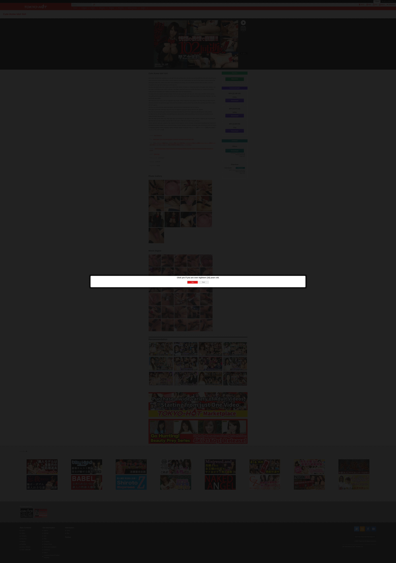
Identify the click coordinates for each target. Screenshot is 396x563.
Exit (203, 282)
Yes (192, 282)
